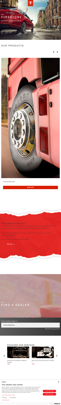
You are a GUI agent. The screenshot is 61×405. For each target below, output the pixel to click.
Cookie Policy (5, 395)
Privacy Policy (12, 395)
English (4, 381)
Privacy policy (14, 400)
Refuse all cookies (49, 394)
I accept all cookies (49, 391)
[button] (30, 3)
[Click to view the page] (30, 118)
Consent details (5, 400)
